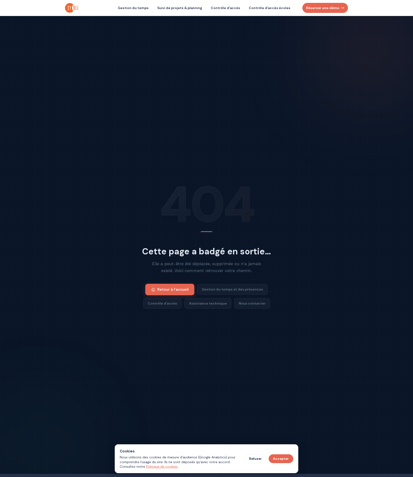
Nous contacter (252, 303)
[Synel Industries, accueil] (72, 8)
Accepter (281, 459)
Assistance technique (208, 303)
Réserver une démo (322, 8)
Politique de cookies (162, 467)
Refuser (255, 459)
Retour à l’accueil (173, 289)
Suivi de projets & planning (179, 8)
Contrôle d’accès (225, 8)
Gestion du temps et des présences (232, 289)
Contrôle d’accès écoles (269, 8)
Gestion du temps (133, 8)
